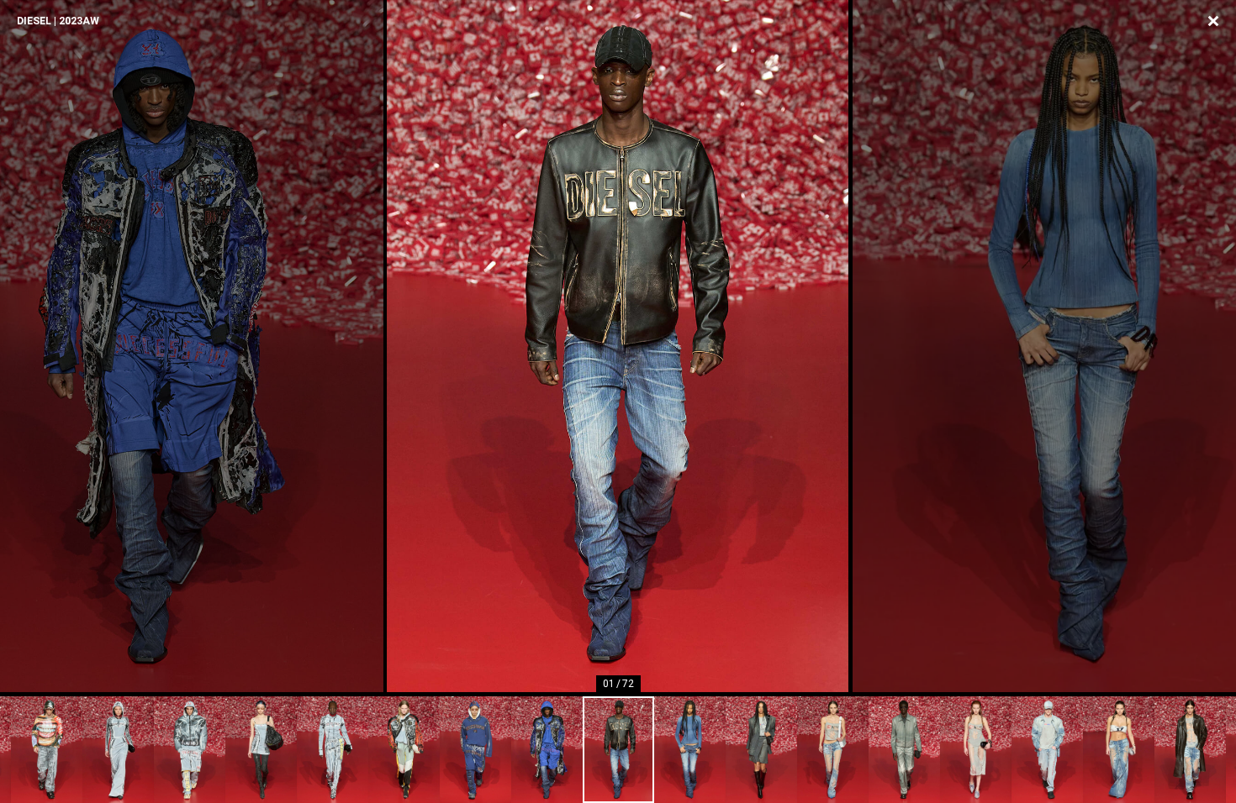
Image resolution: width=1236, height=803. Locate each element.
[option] (618, 346)
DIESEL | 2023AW (58, 21)
